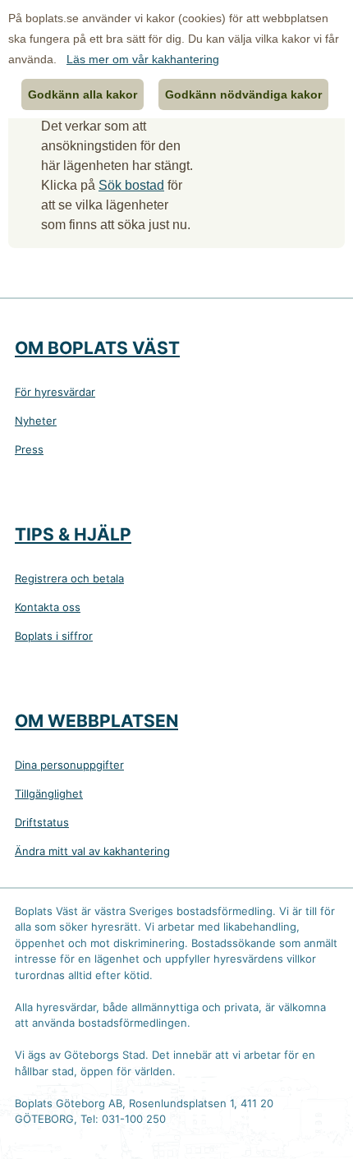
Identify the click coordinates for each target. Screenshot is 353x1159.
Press (29, 449)
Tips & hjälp (73, 534)
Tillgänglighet (49, 793)
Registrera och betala (69, 578)
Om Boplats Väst (97, 348)
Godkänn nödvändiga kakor (243, 94)
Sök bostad (131, 185)
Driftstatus (42, 822)
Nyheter (36, 420)
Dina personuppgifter (69, 764)
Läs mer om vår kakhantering (142, 59)
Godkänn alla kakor (82, 94)
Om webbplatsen (96, 721)
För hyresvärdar (55, 391)
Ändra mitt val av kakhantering (92, 851)
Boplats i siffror (54, 635)
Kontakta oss (47, 607)
